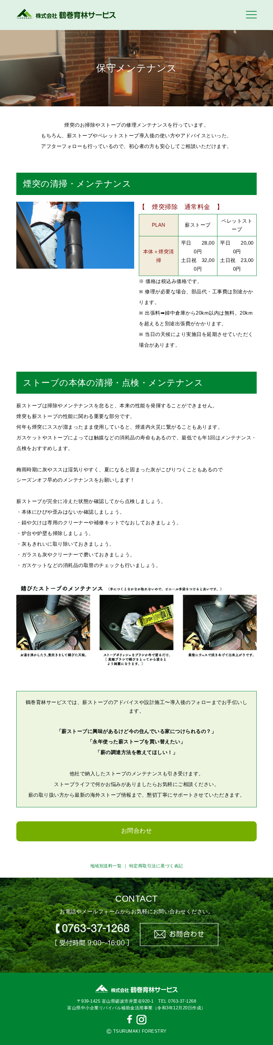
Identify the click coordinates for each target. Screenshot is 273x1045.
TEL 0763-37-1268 (177, 1001)
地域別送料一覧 (106, 865)
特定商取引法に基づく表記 (156, 865)
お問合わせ (136, 830)
